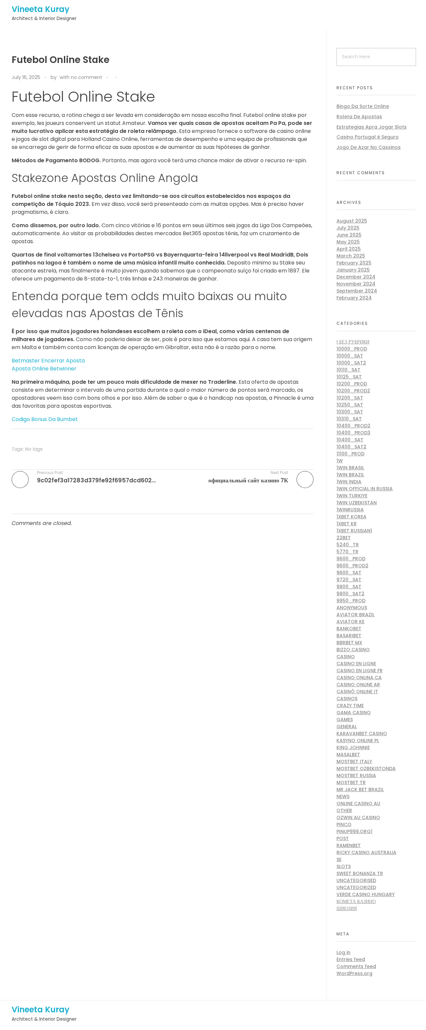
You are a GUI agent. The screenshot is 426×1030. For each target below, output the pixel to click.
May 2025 (348, 242)
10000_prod (351, 348)
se (338, 859)
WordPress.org (354, 973)
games (344, 719)
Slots (343, 866)
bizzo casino (353, 649)
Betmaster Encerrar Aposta (48, 360)
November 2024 (355, 283)
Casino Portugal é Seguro (367, 137)
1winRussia (350, 509)
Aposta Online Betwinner (44, 368)
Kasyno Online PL (357, 740)
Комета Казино (356, 901)
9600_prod (350, 558)
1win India (348, 481)
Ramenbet (348, 845)
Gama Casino (353, 712)
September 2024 (356, 290)
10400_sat (349, 439)
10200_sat (349, 397)
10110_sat (348, 369)
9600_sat (348, 572)
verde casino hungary (365, 894)
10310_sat (349, 418)
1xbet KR (346, 523)
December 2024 (355, 276)
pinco (343, 824)
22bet (343, 537)
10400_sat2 (351, 446)
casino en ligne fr (359, 670)
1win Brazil (350, 474)
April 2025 (348, 249)
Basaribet (348, 635)
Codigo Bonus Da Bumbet (45, 419)
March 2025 (350, 256)
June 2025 (348, 235)
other (344, 810)
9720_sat (348, 579)
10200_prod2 (353, 390)
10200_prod (351, 383)
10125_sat (349, 376)
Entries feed (350, 959)
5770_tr (347, 551)
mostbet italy (354, 761)
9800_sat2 (350, 593)
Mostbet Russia (356, 775)
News (342, 796)
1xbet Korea (351, 516)
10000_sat (349, 355)
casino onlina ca (359, 677)
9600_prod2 (352, 565)
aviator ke (350, 621)
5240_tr (347, 544)
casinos (346, 698)
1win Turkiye (351, 495)
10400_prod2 (353, 425)
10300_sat (349, 411)
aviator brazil (355, 614)
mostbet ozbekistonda (366, 768)
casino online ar (358, 684)
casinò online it (357, 691)
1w (339, 460)
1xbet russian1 (354, 530)
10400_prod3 (353, 432)
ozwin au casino (358, 817)
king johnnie (353, 747)
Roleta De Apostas (359, 116)
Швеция (346, 908)
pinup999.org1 (354, 831)
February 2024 (354, 297)
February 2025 (353, 262)
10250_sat (349, 404)
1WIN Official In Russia (364, 488)
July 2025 (347, 228)
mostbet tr (351, 782)
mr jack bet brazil (360, 789)
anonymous (351, 607)
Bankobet (348, 628)
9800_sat (348, 586)
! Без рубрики (352, 341)
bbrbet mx (349, 642)
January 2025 (353, 269)
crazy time (350, 705)
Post (342, 838)
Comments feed (356, 966)
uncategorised (356, 880)
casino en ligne (356, 663)
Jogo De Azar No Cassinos (368, 147)
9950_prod (350, 600)
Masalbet (348, 754)
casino (345, 656)
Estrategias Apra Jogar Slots (371, 127)
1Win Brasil (350, 467)
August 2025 (351, 221)
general (346, 726)
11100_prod (350, 453)
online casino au (358, 803)
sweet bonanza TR (359, 873)
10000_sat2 (351, 362)
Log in (343, 952)
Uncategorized (356, 887)
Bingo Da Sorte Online (362, 106)
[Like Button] (123, 78)
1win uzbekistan (356, 502)
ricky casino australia (366, 852)
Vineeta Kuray (41, 9)
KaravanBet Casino (361, 733)
